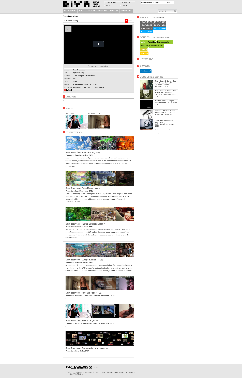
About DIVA (111, 3)
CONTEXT (114, 11)
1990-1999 (160, 25)
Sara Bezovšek (146, 71)
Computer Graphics (156, 46)
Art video (152, 42)
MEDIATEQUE (126, 11)
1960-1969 (146, 22)
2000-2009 (146, 28)
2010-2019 (160, 28)
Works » (143, 42)
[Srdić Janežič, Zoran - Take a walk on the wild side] (146, 89)
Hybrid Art (144, 46)
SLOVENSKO (146, 3)
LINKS (124, 5)
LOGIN (95, 368)
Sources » (144, 53)
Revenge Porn (94, 113)
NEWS (108, 5)
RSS (168, 3)
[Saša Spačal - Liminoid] (148, 128)
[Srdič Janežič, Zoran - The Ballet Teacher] (146, 99)
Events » (144, 49)
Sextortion (70, 113)
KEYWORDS (103, 11)
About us (126, 3)
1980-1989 (146, 25)
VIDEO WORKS (70, 11)
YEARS (144, 17)
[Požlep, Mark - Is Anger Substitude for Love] (148, 109)
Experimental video (164, 42)
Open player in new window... (98, 66)
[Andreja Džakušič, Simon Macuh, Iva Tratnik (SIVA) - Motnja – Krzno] (146, 118)
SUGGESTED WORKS (151, 77)
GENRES (91, 11)
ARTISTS (82, 11)
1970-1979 (160, 22)
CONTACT (157, 3)
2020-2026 (146, 31)
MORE (69, 90)
